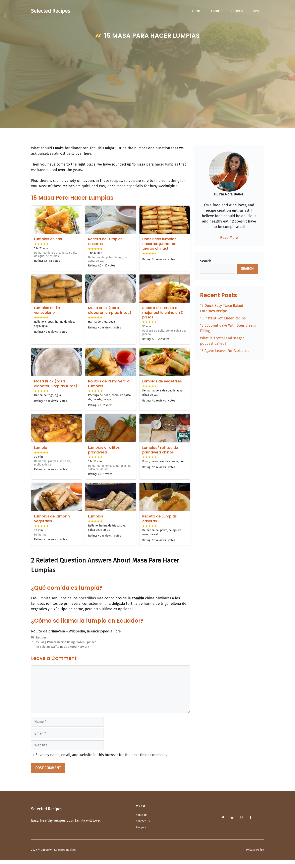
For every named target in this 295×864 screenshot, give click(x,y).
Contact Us (143, 821)
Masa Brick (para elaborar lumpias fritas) (109, 310)
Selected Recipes (50, 11)
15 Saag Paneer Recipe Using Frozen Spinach (66, 642)
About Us (141, 815)
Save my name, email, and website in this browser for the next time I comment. (101, 755)
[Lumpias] (110, 497)
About (216, 11)
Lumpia (40, 447)
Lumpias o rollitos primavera (104, 449)
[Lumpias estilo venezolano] (56, 288)
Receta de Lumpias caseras (105, 241)
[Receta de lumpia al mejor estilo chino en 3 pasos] (164, 288)
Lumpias (95, 516)
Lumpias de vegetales (162, 381)
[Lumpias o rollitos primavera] (110, 428)
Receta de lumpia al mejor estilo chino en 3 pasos (162, 312)
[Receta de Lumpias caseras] (110, 220)
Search (205, 261)
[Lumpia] (56, 428)
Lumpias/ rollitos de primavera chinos (160, 450)
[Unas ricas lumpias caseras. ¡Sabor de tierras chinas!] (164, 220)
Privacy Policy (255, 850)
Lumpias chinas (48, 238)
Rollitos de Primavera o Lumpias (109, 383)
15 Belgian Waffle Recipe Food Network (62, 647)
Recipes (237, 11)
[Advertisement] (147, 71)
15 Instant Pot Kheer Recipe (223, 318)
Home (196, 11)
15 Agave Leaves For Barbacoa (224, 351)
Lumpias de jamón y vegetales (52, 518)
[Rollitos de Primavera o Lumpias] (110, 362)
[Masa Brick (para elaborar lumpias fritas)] (110, 288)
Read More (229, 237)
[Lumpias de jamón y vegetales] (56, 497)
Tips (255, 11)
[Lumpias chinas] (56, 220)
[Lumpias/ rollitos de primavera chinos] (164, 428)
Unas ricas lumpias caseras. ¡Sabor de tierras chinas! (159, 243)
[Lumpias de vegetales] (164, 362)
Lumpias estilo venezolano (47, 310)
